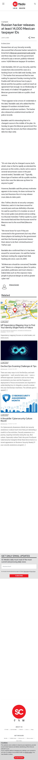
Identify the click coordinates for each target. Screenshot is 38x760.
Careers (27, 729)
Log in (15, 8)
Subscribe (19, 576)
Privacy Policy (32, 571)
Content (4, 22)
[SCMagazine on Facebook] (14, 720)
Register (22, 8)
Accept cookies (19, 757)
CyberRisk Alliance (13, 729)
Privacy (32, 729)
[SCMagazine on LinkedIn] (23, 720)
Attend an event (21, 738)
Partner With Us (19, 740)
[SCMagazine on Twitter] (19, 720)
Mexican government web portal (22, 53)
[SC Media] (19, 4)
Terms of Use (26, 571)
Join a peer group (30, 738)
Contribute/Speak (13, 738)
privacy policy (28, 752)
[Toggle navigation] (3, 3)
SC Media (6, 729)
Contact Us (21, 729)
